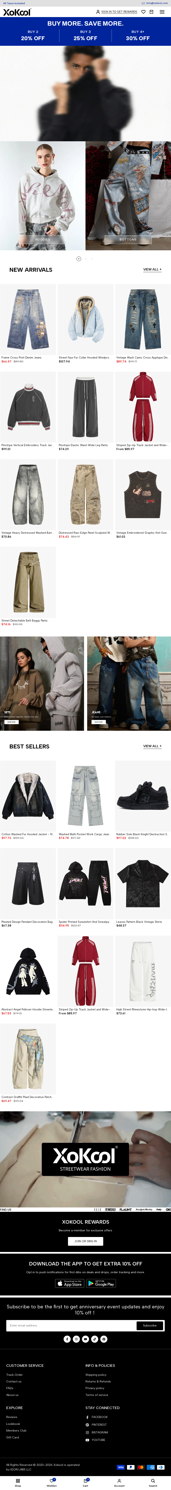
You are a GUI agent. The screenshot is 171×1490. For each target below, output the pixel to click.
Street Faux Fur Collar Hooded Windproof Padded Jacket (85, 357)
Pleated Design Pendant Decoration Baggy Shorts (28, 921)
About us (12, 1395)
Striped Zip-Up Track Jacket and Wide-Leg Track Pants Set (143, 445)
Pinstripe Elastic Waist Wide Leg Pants (83, 445)
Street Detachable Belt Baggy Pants (24, 620)
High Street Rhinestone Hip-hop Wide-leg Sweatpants (143, 1009)
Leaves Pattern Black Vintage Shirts (139, 921)
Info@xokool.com (157, 3)
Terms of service (97, 1395)
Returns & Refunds (98, 1381)
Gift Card (12, 1437)
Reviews (11, 1417)
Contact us (13, 1381)
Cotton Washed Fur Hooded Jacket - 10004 (28, 834)
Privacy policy (95, 1388)
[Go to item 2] (85, 259)
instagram (100, 1432)
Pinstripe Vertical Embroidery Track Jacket (28, 445)
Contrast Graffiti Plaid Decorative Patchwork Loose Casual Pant (28, 1097)
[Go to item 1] (79, 259)
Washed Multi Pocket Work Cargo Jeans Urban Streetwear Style (85, 834)
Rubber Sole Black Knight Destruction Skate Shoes (143, 834)
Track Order (14, 1375)
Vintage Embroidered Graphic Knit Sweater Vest (143, 532)
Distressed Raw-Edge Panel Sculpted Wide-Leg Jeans (85, 532)
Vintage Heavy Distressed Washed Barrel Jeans (28, 532)
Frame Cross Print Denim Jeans (21, 357)
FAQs (9, 1388)
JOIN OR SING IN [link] (85, 1241)
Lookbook (13, 1424)
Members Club (16, 1430)
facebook (100, 1417)
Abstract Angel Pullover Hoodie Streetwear (28, 1009)
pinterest (99, 1425)
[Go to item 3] (92, 259)
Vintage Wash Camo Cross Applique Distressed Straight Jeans (143, 357)
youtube (98, 1440)
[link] (85, 93)
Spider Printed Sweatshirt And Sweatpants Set (85, 921)
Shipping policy (96, 1375)
